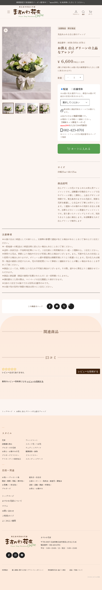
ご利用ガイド (8, 515)
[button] (8, 12)
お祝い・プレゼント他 (10, 477)
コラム (5, 505)
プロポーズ (6, 488)
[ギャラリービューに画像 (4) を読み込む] (44, 108)
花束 (3, 440)
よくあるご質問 (9, 520)
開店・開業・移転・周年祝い (13, 481)
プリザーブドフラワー (10, 455)
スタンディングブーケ (34, 459)
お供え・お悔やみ (36, 488)
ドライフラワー (32, 455)
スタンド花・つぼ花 (33, 444)
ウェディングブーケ (33, 447)
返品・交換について (76, 570)
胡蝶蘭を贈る (7, 444)
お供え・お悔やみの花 (10, 451)
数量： (61, 77)
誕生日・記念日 (35, 477)
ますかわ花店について (12, 500)
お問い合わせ (8, 510)
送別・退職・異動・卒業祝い (40, 485)
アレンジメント (32, 440)
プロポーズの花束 (9, 447)
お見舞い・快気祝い (10, 485)
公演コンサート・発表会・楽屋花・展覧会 (45, 481)
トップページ (7, 411)
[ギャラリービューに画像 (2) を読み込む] (20, 108)
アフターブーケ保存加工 (11, 459)
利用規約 (5, 570)
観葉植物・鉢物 (32, 451)
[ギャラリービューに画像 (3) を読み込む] (32, 108)
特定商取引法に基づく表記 (56, 570)
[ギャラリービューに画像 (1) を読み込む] (8, 108)
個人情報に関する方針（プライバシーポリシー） (28, 570)
